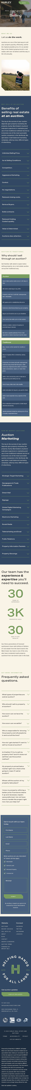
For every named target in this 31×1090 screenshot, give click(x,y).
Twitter (19, 929)
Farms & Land (10, 865)
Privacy (25, 1036)
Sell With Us (6, 931)
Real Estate (9, 861)
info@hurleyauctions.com (11, 1005)
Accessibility (15, 1036)
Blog (3, 936)
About (4, 934)
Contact (4, 939)
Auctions (5, 926)
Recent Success (7, 929)
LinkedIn (19, 934)
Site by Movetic (15, 1039)
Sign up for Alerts (15, 994)
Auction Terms (7, 944)
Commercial (9, 873)
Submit (13, 896)
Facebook (19, 926)
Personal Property (11, 869)
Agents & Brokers (8, 941)
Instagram (20, 931)
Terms (5, 1036)
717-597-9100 (6, 1003)
